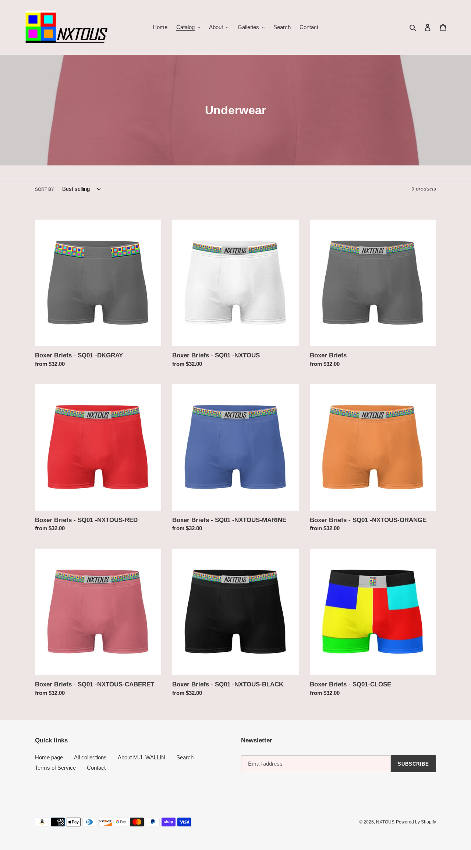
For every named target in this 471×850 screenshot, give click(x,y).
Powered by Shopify (416, 822)
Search (185, 757)
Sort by (44, 189)
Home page (49, 757)
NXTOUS (385, 822)
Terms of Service (55, 768)
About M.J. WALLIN (141, 757)
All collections (90, 757)
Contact (96, 768)
